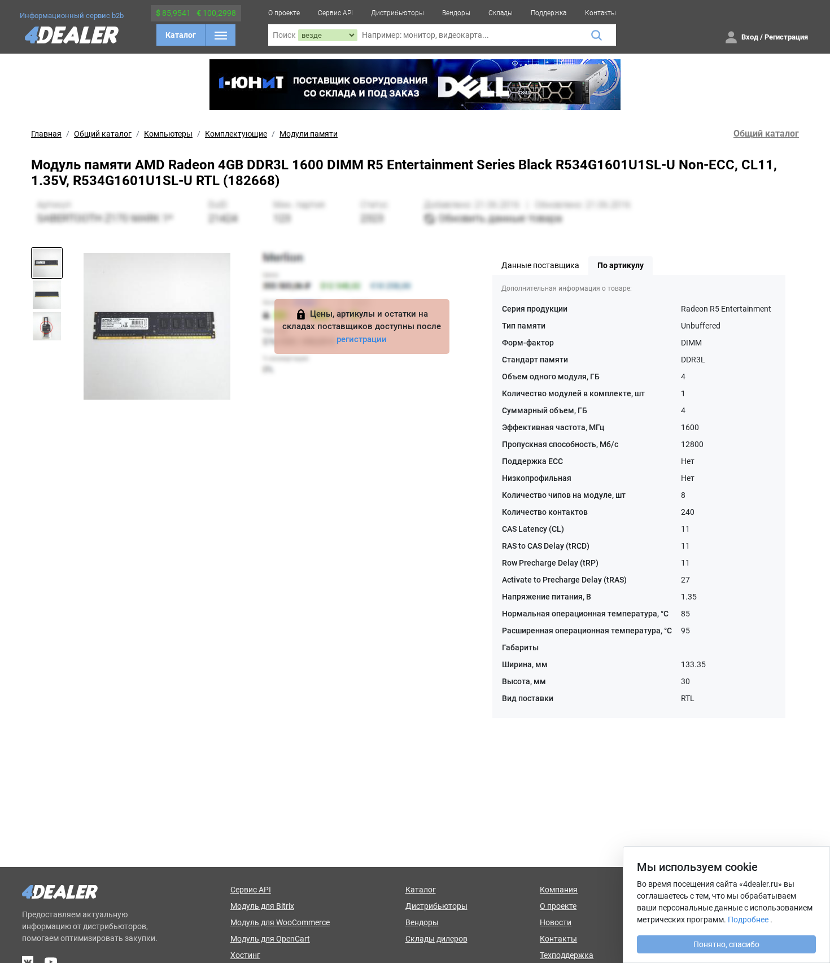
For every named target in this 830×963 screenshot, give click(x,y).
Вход (749, 37)
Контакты (600, 13)
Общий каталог (103, 133)
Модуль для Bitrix (262, 906)
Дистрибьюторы (397, 13)
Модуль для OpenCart (270, 938)
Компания (559, 889)
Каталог (180, 35)
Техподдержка (566, 955)
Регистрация (786, 37)
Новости (555, 922)
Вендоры (456, 13)
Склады (500, 13)
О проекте (284, 13)
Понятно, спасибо (726, 944)
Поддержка (548, 13)
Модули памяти (308, 133)
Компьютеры (168, 133)
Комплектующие (236, 133)
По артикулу (620, 265)
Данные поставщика (540, 265)
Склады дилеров (436, 938)
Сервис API (335, 13)
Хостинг (245, 955)
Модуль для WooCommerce (280, 922)
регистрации (362, 339)
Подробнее (748, 919)
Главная (46, 133)
